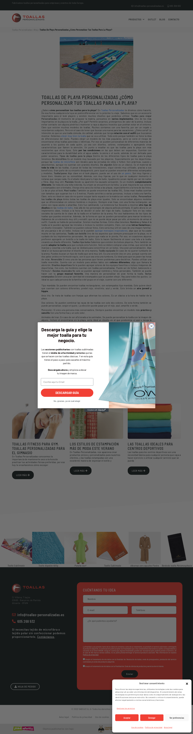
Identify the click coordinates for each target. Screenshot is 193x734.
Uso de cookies (137, 727)
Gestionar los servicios (126, 708)
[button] (186, 683)
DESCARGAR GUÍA (67, 393)
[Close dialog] (151, 326)
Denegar (151, 717)
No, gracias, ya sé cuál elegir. (67, 401)
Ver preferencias (176, 717)
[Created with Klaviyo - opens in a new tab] (96, 410)
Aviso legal (168, 727)
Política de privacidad (153, 727)
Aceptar (126, 717)
